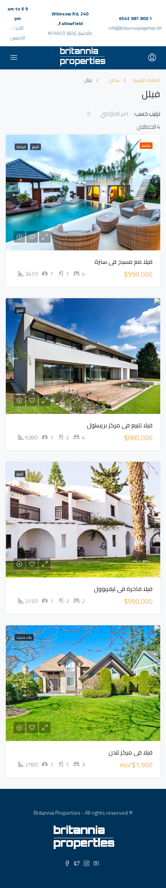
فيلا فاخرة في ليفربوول (123, 588)
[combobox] (109, 114)
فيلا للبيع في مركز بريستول (119, 425)
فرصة (21, 146)
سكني (114, 80)
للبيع (35, 146)
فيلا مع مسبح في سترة (123, 261)
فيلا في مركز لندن (130, 752)
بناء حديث (24, 637)
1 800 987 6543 (135, 18)
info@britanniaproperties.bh (135, 28)
